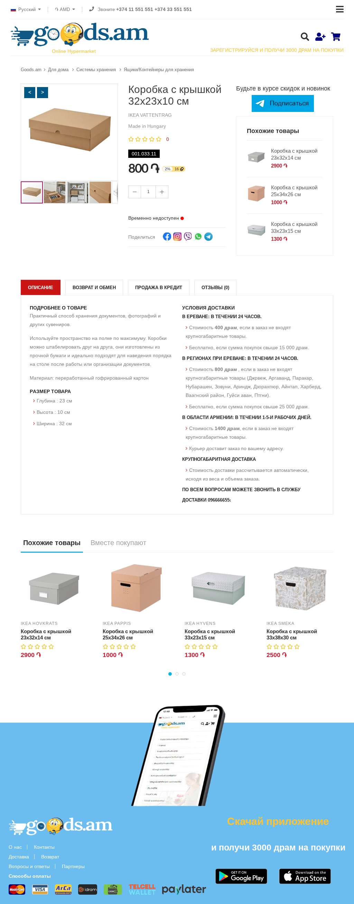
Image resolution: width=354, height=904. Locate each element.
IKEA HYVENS (200, 623)
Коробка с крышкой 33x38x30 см (292, 634)
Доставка (19, 856)
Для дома (59, 69)
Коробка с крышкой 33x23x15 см (294, 227)
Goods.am (31, 69)
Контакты (44, 847)
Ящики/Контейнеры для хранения (159, 69)
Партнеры (73, 866)
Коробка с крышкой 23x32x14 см (294, 154)
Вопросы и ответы (29, 866)
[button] (29, 92)
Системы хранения (96, 69)
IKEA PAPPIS (117, 623)
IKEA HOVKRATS (39, 623)
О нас (15, 847)
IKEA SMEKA (281, 623)
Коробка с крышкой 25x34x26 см (294, 190)
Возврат (50, 856)
